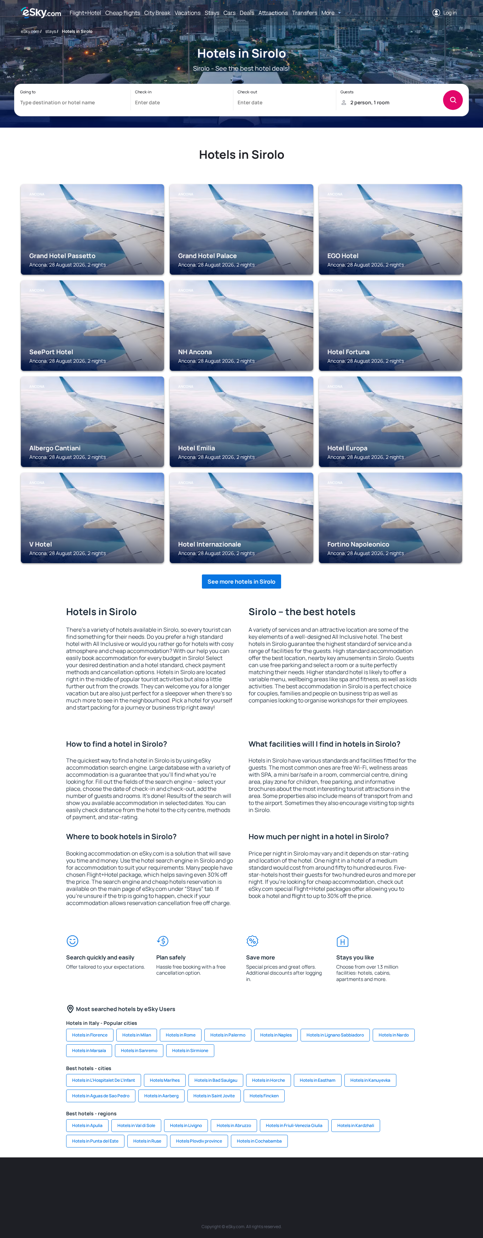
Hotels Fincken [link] (264, 1096)
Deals (247, 13)
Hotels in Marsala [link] (89, 1050)
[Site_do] (294, 1178)
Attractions (273, 13)
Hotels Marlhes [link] (165, 1080)
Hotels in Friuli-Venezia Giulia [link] (294, 1125)
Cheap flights (122, 13)
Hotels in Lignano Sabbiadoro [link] (335, 1035)
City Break (157, 13)
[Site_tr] (167, 1178)
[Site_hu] (252, 1178)
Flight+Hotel (85, 13)
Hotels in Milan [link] (136, 1035)
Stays (212, 13)
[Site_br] (61, 1178)
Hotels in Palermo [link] (227, 1035)
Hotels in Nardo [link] (394, 1035)
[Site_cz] (188, 1178)
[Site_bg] (103, 1178)
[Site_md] (209, 1178)
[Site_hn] (400, 1178)
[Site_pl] (125, 1178)
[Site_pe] (146, 1178)
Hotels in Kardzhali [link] (355, 1125)
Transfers (304, 13)
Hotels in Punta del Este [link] (95, 1141)
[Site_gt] (379, 1178)
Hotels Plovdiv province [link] (199, 1141)
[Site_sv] (337, 1178)
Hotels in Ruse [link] (147, 1141)
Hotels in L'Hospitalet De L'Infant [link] (103, 1080)
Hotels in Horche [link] (268, 1080)
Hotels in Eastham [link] (318, 1080)
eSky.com (30, 31)
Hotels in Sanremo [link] (139, 1050)
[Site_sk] (231, 1178)
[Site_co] (273, 1178)
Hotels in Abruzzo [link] (234, 1125)
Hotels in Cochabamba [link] (259, 1141)
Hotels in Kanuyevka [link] (370, 1080)
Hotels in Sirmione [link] (190, 1050)
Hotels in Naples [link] (276, 1035)
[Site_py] (422, 1178)
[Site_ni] (358, 1178)
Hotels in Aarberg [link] (161, 1096)
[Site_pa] (315, 1178)
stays (50, 31)
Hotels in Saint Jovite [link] (214, 1096)
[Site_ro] (82, 1178)
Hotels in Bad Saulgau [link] (215, 1080)
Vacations (187, 13)
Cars (229, 13)
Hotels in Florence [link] (89, 1035)
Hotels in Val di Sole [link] (136, 1125)
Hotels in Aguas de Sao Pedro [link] (100, 1096)
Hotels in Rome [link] (181, 1035)
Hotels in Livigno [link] (186, 1125)
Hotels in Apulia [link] (87, 1125)
